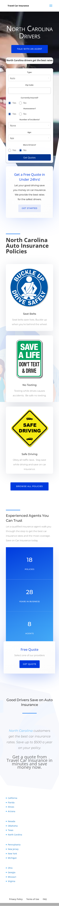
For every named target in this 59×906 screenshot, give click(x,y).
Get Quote (29, 664)
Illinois (11, 806)
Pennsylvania (14, 844)
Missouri (12, 876)
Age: (29, 132)
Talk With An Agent (29, 49)
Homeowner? (29, 108)
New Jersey (13, 849)
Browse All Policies (29, 486)
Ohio (10, 868)
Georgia (11, 872)
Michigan (12, 858)
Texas (10, 830)
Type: (29, 72)
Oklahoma (13, 825)
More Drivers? (29, 145)
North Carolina (21, 731)
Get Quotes (29, 157)
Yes (14, 102)
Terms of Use (32, 899)
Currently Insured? (29, 98)
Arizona (11, 811)
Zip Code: (29, 85)
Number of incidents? (29, 119)
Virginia (11, 881)
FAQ (45, 899)
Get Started (29, 208)
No (24, 102)
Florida (11, 802)
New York (12, 853)
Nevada (11, 821)
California (12, 798)
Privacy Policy (16, 899)
